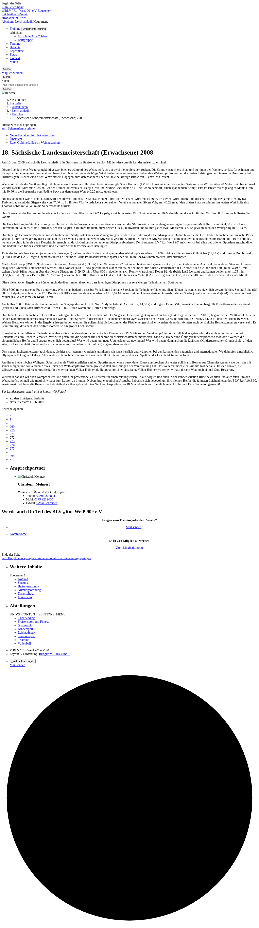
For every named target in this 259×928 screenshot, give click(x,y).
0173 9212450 (43, 499)
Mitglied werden (12, 73)
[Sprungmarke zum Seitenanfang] (129, 924)
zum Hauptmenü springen (18, 558)
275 (12, 448)
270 (12, 430)
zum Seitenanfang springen (19, 128)
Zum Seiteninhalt (12, 7)
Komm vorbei (19, 534)
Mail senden (133, 527)
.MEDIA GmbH (54, 654)
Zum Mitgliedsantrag (129, 547)
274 (12, 445)
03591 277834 (45, 495)
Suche (6, 80)
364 (12, 455)
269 (12, 426)
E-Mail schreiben (46, 503)
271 (12, 434)
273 (12, 441)
